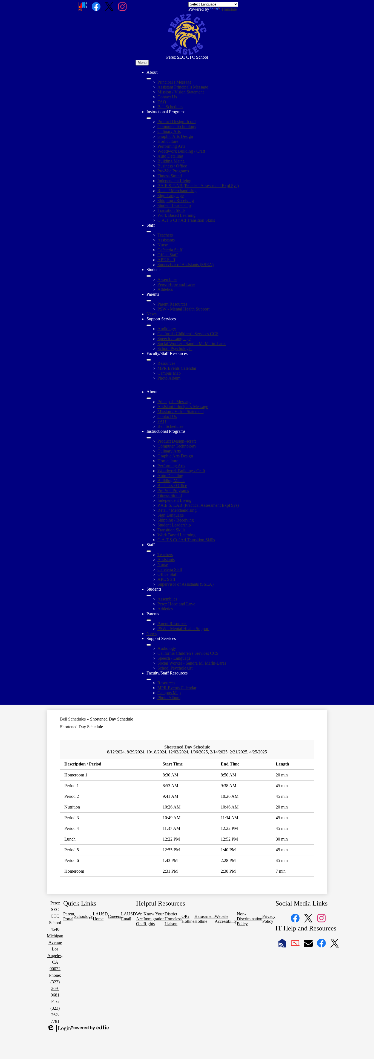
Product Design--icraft (176, 121)
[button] (148, 398)
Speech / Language (174, 338)
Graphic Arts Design (175, 136)
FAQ (161, 101)
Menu (142, 63)
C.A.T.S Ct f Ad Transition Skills (186, 220)
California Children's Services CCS (187, 333)
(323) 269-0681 (55, 988)
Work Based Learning (176, 215)
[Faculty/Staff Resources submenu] (148, 360)
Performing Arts (171, 146)
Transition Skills (171, 210)
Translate (229, 9)
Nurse (162, 245)
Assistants (166, 240)
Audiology (166, 328)
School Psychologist (174, 348)
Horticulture (167, 141)
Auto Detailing (170, 156)
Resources (166, 363)
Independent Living (174, 180)
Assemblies (167, 279)
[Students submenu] (148, 276)
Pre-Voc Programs (173, 171)
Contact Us (167, 97)
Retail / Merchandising (177, 190)
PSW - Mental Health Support (183, 309)
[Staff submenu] (148, 231)
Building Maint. (171, 161)
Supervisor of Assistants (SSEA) (185, 264)
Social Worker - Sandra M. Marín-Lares (191, 343)
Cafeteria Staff (169, 249)
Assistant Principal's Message (182, 87)
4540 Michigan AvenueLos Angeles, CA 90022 (55, 949)
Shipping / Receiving (175, 200)
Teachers (165, 235)
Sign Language (170, 195)
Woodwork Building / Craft (181, 151)
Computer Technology (176, 126)
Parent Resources (172, 304)
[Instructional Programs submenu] (148, 118)
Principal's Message (174, 82)
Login (59, 1028)
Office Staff (167, 254)
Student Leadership (174, 205)
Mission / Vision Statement (180, 92)
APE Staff (166, 259)
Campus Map (169, 373)
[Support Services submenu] (148, 325)
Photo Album (168, 378)
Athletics (165, 289)
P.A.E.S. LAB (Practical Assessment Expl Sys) (198, 185)
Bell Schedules (170, 106)
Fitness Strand (169, 175)
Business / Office (172, 166)
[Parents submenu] (148, 300)
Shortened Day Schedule (187, 747)
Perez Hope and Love (176, 284)
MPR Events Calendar (176, 368)
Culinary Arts (169, 131)
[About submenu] (148, 78)
